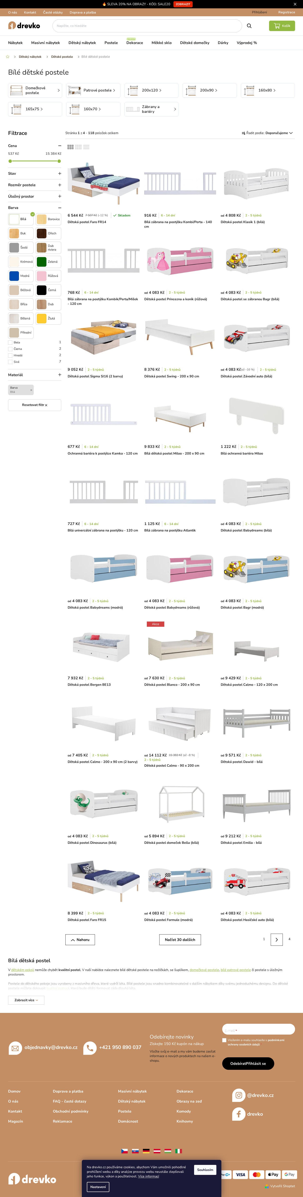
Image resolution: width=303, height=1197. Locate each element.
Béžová (25, 290)
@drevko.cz (260, 1095)
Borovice (54, 219)
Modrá (24, 276)
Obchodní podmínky (70, 1111)
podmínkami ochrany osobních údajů (256, 1042)
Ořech (52, 233)
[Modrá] (14, 276)
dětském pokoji (22, 970)
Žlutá (51, 318)
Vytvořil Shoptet (282, 1186)
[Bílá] (14, 219)
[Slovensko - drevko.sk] (135, 1151)
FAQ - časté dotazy (69, 1101)
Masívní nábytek (132, 1091)
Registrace (286, 12)
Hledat (249, 25)
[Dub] (41, 304)
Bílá (23, 219)
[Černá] (41, 290)
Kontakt (30, 12)
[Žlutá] (41, 318)
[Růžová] (41, 276)
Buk (23, 233)
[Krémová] (14, 262)
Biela (37, 342)
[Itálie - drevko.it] (178, 1151)
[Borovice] (41, 219)
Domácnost (128, 1121)
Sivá (37, 361)
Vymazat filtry (34, 405)
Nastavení (98, 1187)
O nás (12, 12)
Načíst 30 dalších (180, 939)
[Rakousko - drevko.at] (157, 1151)
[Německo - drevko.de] (146, 1151)
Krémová (26, 262)
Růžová (53, 276)
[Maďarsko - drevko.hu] (168, 1151)
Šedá (23, 248)
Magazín (15, 1121)
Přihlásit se (256, 1063)
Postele (124, 1111)
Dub (51, 304)
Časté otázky (53, 12)
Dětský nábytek (132, 1101)
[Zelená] (41, 262)
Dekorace (185, 1091)
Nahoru (83, 939)
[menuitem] (15, 43)
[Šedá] (14, 247)
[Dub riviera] (41, 247)
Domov (14, 1091)
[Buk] (14, 233)
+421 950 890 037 (120, 1047)
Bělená (25, 318)
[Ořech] (41, 233)
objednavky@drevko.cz (51, 1047)
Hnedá (37, 355)
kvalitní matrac (57, 988)
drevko (255, 1114)
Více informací (148, 1176)
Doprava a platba (83, 12)
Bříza (23, 304)
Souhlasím (205, 1170)
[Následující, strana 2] (277, 940)
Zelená (52, 262)
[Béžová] (14, 290)
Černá (52, 290)
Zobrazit (183, 4)
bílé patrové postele (236, 970)
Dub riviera (52, 247)
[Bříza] (14, 304)
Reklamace (62, 1121)
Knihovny (185, 1121)
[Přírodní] (14, 333)
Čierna (37, 348)
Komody (184, 1111)
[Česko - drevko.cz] (124, 1151)
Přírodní (25, 333)
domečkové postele (204, 970)
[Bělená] (14, 318)
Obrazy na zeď (189, 1101)
